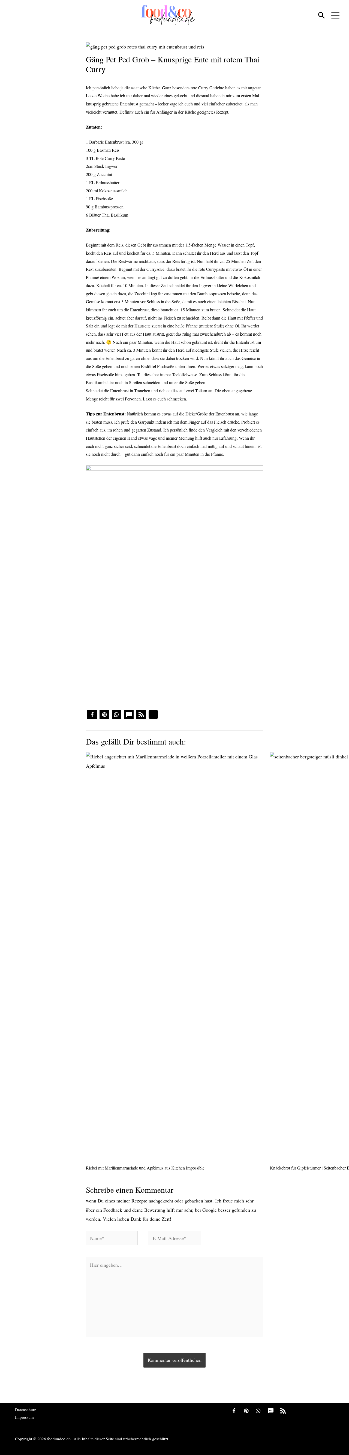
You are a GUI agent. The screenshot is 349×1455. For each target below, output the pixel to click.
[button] (92, 714)
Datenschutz (25, 1409)
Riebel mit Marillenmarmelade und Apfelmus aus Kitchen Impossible (145, 1168)
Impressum (24, 1417)
